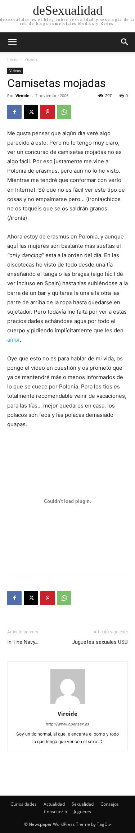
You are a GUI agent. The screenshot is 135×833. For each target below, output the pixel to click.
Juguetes (82, 812)
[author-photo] (67, 704)
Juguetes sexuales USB (100, 642)
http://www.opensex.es (67, 724)
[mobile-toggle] (12, 42)
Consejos (109, 804)
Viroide (22, 95)
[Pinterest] (47, 112)
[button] (125, 42)
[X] (31, 112)
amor (13, 339)
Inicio (12, 59)
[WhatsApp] (64, 112)
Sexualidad (83, 804)
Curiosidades (23, 804)
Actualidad (54, 804)
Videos (31, 59)
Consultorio (55, 812)
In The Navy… (22, 642)
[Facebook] (14, 112)
